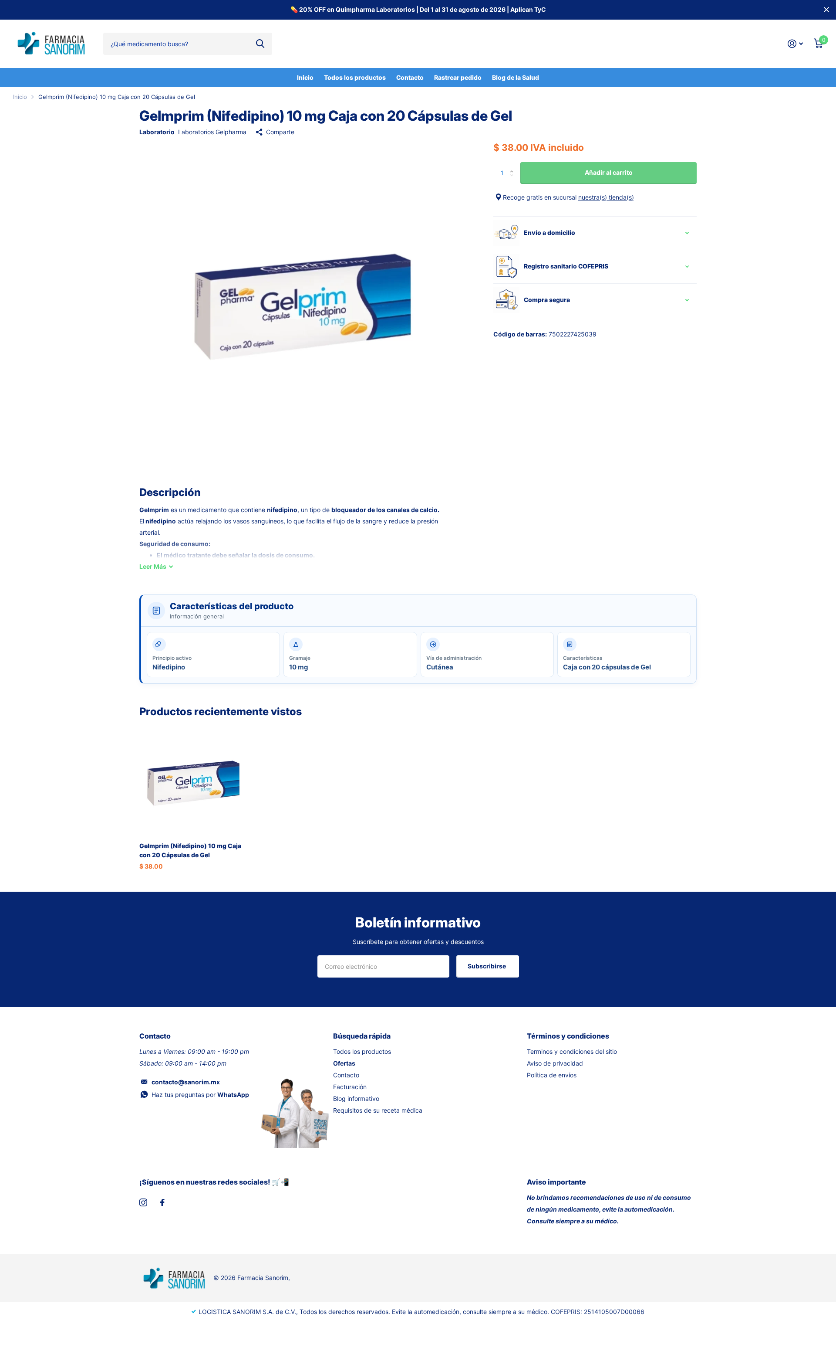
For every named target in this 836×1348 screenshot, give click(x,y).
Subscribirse (487, 966)
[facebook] (162, 1202)
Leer (152, 566)
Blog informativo (356, 1098)
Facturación (350, 1086)
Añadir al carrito (609, 172)
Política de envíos (551, 1075)
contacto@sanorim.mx (186, 1082)
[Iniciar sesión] (795, 44)
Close (826, 10)
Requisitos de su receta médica (377, 1110)
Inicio (305, 77)
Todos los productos (355, 77)
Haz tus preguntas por (200, 1094)
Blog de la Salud (515, 77)
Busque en (260, 43)
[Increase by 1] (513, 165)
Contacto (410, 77)
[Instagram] (143, 1202)
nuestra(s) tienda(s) (606, 197)
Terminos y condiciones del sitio (572, 1051)
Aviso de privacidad (555, 1063)
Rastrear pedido (458, 77)
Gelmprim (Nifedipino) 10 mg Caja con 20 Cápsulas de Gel (190, 850)
